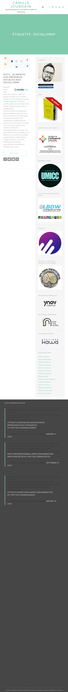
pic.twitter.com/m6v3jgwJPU (21, 495)
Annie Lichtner (43, 356)
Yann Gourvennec (44, 393)
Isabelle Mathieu (44, 382)
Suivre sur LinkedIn (46, 87)
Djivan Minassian (44, 359)
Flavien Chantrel (44, 368)
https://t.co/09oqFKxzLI (19, 422)
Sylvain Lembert (44, 385)
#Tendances (31, 425)
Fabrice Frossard (44, 365)
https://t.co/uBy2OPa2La (19, 492)
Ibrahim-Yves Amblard (46, 379)
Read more (15, 154)
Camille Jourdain (21, 5)
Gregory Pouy (43, 376)
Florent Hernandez (10, 101)
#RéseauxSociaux (16, 425)
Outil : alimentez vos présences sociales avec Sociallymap (14, 78)
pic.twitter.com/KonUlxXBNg (21, 428)
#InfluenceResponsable (19, 454)
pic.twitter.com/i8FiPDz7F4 (37, 457)
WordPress (40, 690)
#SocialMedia (38, 422)
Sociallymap (17, 99)
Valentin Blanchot (44, 388)
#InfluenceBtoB (15, 457)
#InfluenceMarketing (42, 454)
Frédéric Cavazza (44, 371)
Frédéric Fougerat (45, 373)
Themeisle (60, 690)
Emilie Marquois (44, 362)
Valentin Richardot (45, 390)
